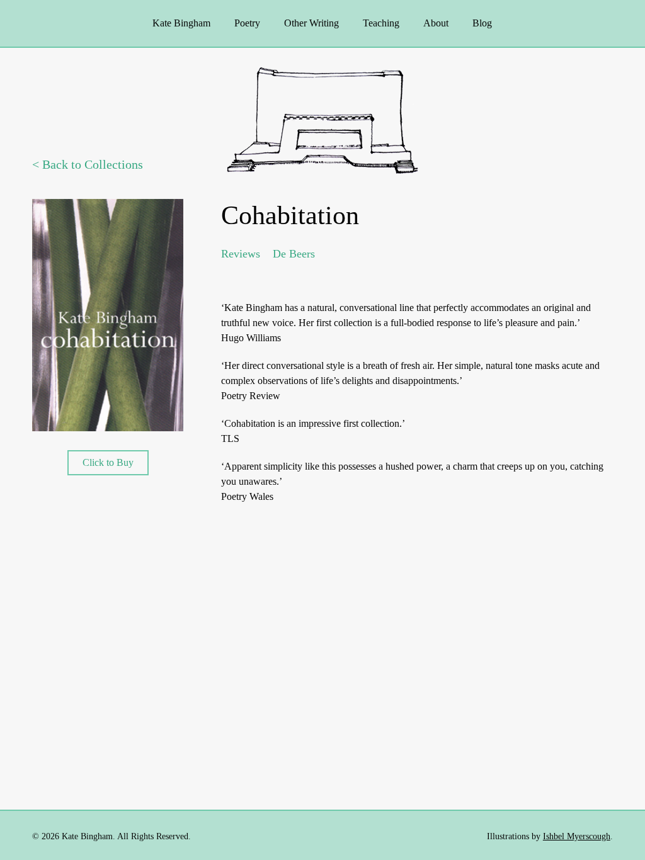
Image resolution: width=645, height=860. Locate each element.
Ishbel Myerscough (576, 836)
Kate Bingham (181, 23)
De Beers (294, 253)
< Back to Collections (87, 164)
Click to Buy (108, 462)
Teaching (381, 23)
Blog (482, 23)
